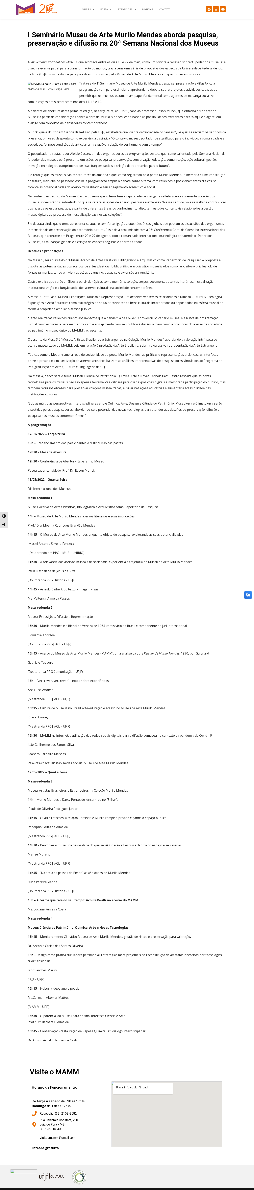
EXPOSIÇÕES (125, 9)
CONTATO (164, 9)
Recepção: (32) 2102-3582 (58, 1113)
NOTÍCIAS (147, 9)
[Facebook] (209, 9)
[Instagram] (216, 9)
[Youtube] (223, 9)
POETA (104, 9)
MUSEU (86, 9)
